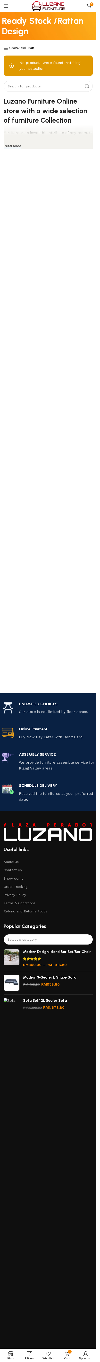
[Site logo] (48, 6)
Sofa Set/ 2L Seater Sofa (45, 1000)
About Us (11, 862)
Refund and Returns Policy (25, 911)
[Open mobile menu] (6, 6)
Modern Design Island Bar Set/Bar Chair (57, 952)
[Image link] (48, 832)
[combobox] (48, 939)
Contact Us (13, 870)
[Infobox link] (48, 708)
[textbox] (48, 939)
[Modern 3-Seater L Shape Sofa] (11, 983)
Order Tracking (15, 887)
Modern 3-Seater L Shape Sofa (49, 977)
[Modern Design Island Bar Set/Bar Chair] (11, 958)
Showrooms (13, 878)
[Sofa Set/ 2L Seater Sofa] (11, 1179)
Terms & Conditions (19, 903)
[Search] (87, 86)
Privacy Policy (15, 895)
